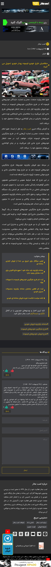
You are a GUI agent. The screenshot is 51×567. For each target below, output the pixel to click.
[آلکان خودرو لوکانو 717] (25, 11)
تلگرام (42, 313)
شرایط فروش (42, 527)
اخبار (44, 53)
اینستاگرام (34, 313)
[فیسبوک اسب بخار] (27, 534)
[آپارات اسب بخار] (21, 534)
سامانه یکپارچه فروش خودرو (36, 324)
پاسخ (7, 375)
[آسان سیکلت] (25, 563)
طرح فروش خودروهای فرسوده (35, 333)
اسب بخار (42, 43)
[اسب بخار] (41, 3)
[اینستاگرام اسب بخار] (45, 534)
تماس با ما (30, 522)
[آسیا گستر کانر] (26, 29)
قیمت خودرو (31, 527)
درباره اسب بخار (41, 522)
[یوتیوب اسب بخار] (33, 534)
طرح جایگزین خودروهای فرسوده (34, 329)
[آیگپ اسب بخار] (15, 534)
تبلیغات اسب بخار (18, 522)
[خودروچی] (26, 22)
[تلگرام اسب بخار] (25, 156)
